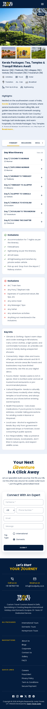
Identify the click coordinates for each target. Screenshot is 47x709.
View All (40, 153)
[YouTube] (22, 696)
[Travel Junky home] (7, 4)
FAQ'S (24, 660)
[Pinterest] (33, 696)
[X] (25, 696)
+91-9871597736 (12, 586)
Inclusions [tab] (26, 143)
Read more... (8, 129)
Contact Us (27, 652)
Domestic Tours (29, 627)
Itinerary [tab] (13, 143)
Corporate (26, 648)
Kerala (5, 104)
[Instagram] (17, 696)
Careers (25, 670)
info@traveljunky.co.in (34, 586)
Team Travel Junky (34, 704)
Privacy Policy (28, 678)
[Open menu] (42, 4)
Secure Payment (29, 686)
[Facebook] (13, 696)
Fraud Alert (26, 674)
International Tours (30, 623)
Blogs (24, 644)
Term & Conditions (30, 682)
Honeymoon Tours (30, 630)
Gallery (25, 656)
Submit (23, 547)
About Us (26, 641)
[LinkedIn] (29, 696)
